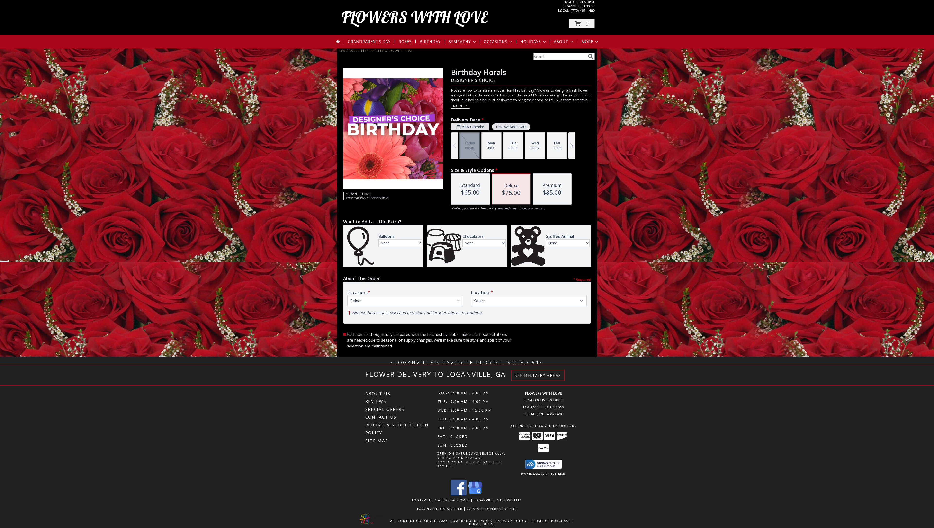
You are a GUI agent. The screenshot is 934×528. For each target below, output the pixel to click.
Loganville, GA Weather (440, 508)
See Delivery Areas (538, 375)
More (587, 41)
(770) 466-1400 (583, 10)
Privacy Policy (512, 521)
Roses (405, 41)
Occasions (495, 41)
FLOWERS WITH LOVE (415, 17)
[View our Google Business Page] (475, 494)
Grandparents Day (369, 41)
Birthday (430, 41)
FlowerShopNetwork (470, 521)
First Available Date (511, 126)
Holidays (530, 41)
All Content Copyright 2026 (419, 521)
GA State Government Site (492, 508)
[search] (590, 56)
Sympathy (460, 41)
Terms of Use (482, 524)
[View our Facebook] (459, 494)
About (561, 41)
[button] (582, 23)
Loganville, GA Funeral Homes (441, 500)
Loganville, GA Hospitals (498, 500)
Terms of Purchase (551, 521)
